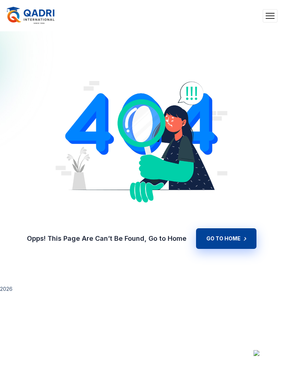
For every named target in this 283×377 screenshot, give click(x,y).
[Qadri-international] (31, 16)
